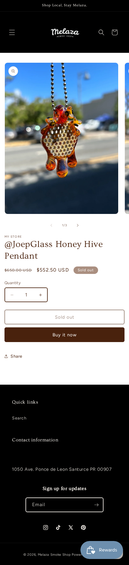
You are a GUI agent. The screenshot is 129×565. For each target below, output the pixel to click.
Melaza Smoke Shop (54, 555)
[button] (12, 32)
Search (19, 418)
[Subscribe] (96, 504)
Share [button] (16, 356)
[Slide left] (51, 225)
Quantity (12, 283)
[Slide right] (77, 225)
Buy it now (64, 335)
